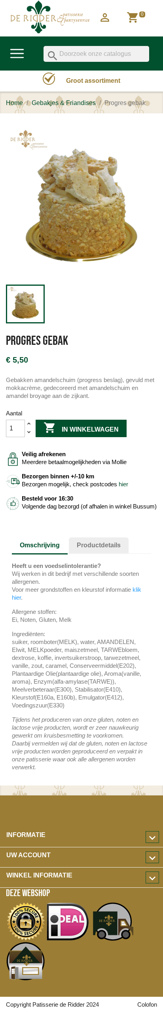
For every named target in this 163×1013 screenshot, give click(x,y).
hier (123, 484)
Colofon (147, 1004)
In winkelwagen (81, 427)
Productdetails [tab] (99, 545)
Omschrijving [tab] (40, 545)
